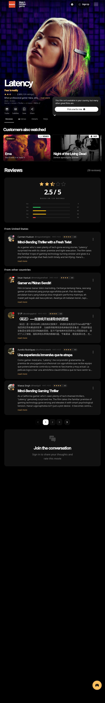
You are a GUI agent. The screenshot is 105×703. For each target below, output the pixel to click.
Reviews (9, 119)
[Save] (24, 109)
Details (35, 119)
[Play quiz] (97, 685)
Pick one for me (74, 109)
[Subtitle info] (15, 109)
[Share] (32, 109)
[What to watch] (72, 4)
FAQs (45, 119)
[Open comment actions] (93, 239)
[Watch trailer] (7, 109)
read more (45, 98)
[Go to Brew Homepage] (10, 4)
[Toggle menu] (96, 4)
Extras (23, 119)
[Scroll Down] (54, 115)
